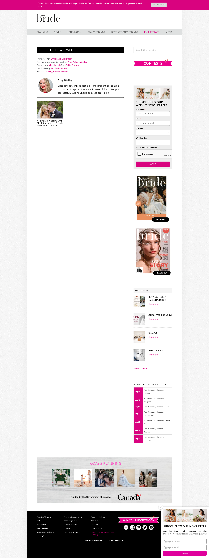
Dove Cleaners (155, 350)
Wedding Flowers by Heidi (56, 71)
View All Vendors (141, 368)
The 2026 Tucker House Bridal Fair (157, 298)
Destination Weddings (45, 532)
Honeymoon (41, 524)
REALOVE (152, 332)
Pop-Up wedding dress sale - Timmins (154, 430)
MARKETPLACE (151, 32)
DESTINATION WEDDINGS (124, 32)
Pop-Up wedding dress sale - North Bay (157, 422)
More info (153, 304)
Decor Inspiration (71, 521)
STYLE (57, 32)
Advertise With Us (98, 517)
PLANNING (42, 32)
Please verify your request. (147, 147)
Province (140, 128)
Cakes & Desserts (71, 524)
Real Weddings (43, 528)
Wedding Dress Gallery (73, 517)
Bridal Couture (72, 65)
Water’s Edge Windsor (78, 62)
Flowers (67, 528)
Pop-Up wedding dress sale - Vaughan (154, 400)
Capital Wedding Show (160, 314)
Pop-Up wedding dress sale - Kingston (154, 438)
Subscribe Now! (159, 4)
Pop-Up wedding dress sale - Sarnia (157, 407)
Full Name (140, 109)
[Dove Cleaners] (139, 355)
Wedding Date (142, 138)
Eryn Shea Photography (61, 58)
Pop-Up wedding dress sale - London (154, 391)
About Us (94, 521)
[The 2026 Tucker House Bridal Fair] (139, 301)
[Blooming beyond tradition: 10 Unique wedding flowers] (104, 478)
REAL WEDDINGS (96, 32)
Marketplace (42, 536)
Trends (66, 536)
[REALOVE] (139, 337)
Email (138, 119)
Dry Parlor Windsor (60, 68)
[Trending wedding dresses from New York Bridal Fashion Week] (126, 478)
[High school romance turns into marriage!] (148, 478)
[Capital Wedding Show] (139, 319)
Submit (185, 553)
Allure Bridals (55, 65)
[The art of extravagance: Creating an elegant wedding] (61, 478)
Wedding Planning (44, 517)
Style (39, 521)
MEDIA (169, 32)
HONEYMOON (74, 32)
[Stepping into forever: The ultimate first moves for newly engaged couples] (83, 478)
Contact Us (95, 524)
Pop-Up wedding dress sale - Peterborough (154, 413)
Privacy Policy (96, 528)
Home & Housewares (72, 532)
